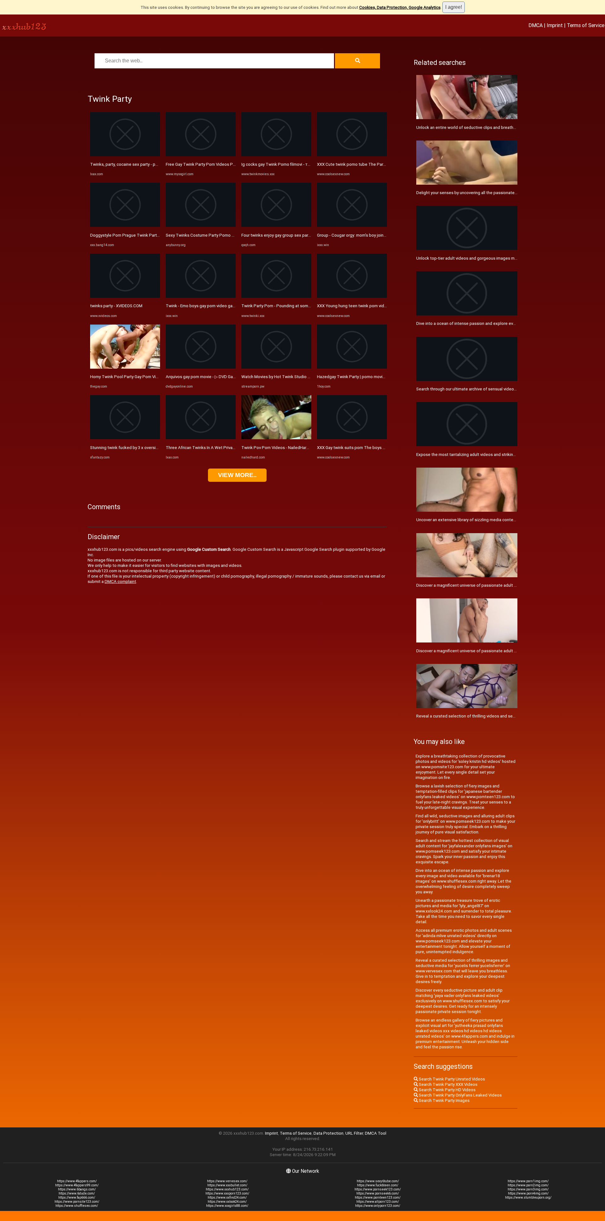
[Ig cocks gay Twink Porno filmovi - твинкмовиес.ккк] (276, 155)
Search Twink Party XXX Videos (447, 1084)
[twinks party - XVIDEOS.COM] (125, 296)
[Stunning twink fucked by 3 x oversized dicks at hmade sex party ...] (125, 438)
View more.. (237, 475)
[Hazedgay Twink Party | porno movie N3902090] (352, 367)
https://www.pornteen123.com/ (377, 1197)
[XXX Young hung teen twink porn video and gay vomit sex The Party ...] (352, 296)
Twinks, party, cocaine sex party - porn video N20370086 (143, 164)
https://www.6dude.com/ (77, 1193)
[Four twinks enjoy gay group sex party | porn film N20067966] (276, 225)
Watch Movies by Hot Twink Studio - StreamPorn (286, 376)
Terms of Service (585, 25)
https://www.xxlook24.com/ (227, 1202)
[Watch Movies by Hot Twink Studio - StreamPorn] (276, 367)
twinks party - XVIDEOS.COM (116, 305)
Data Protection (328, 1133)
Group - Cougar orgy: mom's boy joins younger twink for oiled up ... (378, 235)
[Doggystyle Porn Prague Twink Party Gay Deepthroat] (125, 225)
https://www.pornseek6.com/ (377, 1193)
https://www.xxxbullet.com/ (227, 1185)
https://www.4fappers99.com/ (77, 1185)
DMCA (535, 25)
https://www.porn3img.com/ (528, 1189)
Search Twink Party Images (444, 1100)
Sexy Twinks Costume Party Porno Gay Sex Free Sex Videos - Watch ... (231, 235)
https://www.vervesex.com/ (227, 1181)
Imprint (555, 25)
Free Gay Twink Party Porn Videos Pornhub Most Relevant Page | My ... (231, 164)
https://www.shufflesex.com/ (76, 1206)
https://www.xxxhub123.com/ (227, 1189)
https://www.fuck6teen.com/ (377, 1185)
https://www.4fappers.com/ (77, 1181)
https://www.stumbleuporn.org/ (528, 1197)
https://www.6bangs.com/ (77, 1189)
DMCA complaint (120, 581)
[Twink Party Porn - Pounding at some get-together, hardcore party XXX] (276, 296)
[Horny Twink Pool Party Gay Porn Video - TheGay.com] (125, 367)
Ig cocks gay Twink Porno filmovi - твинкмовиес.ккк (290, 164)
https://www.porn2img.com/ (528, 1185)
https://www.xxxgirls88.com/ (227, 1206)
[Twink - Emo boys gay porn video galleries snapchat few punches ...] (201, 296)
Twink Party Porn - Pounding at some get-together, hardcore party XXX (307, 305)
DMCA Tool (375, 1133)
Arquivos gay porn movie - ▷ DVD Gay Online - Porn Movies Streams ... (230, 376)
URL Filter (354, 1133)
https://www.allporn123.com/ (377, 1202)
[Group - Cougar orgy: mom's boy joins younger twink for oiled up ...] (352, 225)
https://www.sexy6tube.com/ (378, 1181)
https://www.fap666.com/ (76, 1197)
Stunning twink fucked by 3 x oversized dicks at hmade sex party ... (152, 447)
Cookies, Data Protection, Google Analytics (400, 7)
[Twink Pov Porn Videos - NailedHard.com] (276, 438)
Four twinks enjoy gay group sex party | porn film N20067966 (297, 235)
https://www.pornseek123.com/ (377, 1189)
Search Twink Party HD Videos (446, 1089)
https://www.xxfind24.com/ (227, 1197)
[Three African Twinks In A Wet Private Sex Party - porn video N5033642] (201, 438)
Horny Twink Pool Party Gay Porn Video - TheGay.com (140, 376)
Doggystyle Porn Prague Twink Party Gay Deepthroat (139, 235)
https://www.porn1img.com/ (528, 1181)
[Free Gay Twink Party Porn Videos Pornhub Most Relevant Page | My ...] (201, 155)
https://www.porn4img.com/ (528, 1193)
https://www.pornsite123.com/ (77, 1202)
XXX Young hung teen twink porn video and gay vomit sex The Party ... (382, 305)
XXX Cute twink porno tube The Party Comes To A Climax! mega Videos (384, 164)
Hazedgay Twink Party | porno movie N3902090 (361, 376)
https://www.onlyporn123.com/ (377, 1206)
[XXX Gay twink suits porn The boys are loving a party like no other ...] (352, 438)
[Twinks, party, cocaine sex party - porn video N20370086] (125, 155)
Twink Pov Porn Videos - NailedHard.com (279, 447)
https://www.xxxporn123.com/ (227, 1193)
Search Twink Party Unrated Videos (451, 1079)
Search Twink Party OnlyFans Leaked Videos (460, 1095)
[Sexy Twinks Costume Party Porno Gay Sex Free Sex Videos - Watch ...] (201, 225)
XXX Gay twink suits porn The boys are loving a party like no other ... (379, 447)
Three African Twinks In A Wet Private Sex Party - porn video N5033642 (232, 447)
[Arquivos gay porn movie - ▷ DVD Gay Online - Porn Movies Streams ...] (201, 367)
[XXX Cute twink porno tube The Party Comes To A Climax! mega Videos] (352, 155)
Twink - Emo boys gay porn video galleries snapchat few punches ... (228, 305)
